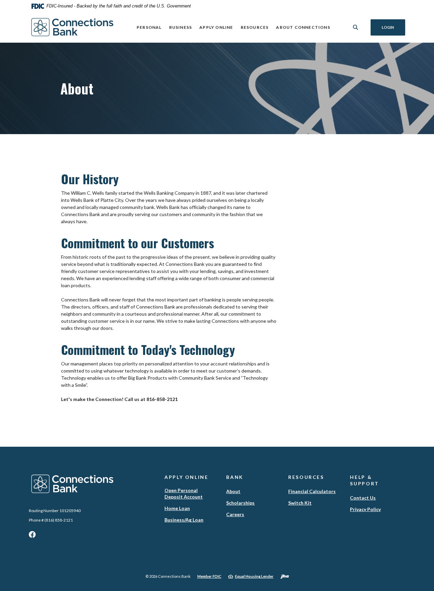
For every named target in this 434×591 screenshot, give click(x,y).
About (233, 491)
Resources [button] (255, 27)
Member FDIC (209, 576)
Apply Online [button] (216, 27)
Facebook (32, 536)
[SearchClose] (355, 27)
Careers (235, 514)
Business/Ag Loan (183, 519)
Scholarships (240, 503)
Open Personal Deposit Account (183, 493)
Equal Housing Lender (254, 576)
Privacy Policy (365, 509)
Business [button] (180, 27)
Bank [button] (234, 477)
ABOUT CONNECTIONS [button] (303, 27)
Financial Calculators (312, 491)
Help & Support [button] (364, 480)
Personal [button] (149, 27)
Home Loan (177, 508)
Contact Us (363, 498)
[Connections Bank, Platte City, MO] (72, 27)
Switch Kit (300, 503)
